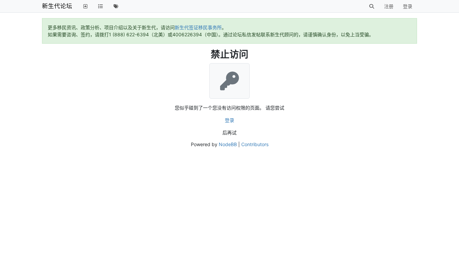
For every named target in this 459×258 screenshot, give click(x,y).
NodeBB (228, 144)
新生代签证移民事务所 (198, 27)
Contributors (254, 144)
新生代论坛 (57, 5)
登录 (229, 120)
